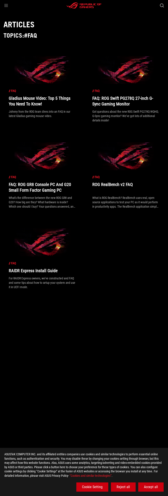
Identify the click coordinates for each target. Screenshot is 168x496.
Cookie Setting (92, 487)
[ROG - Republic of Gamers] (84, 5)
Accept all (151, 487)
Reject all (123, 487)
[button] (6, 5)
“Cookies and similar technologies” (91, 475)
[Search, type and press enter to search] (161, 5)
